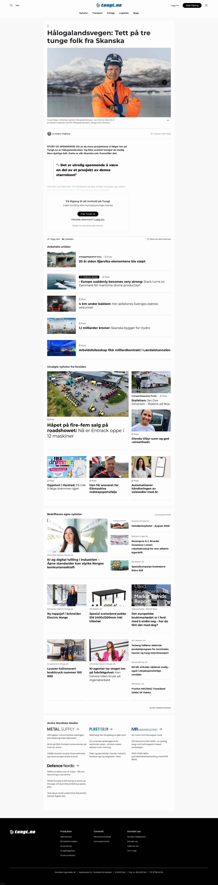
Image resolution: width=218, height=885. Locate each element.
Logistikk (124, 13)
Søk (17, 5)
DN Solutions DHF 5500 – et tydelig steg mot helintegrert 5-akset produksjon (149, 744)
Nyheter (83, 13)
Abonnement (66, 837)
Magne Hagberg (62, 134)
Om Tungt (132, 851)
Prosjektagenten (67, 851)
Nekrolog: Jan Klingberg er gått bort (107, 735)
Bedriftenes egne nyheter (64, 514)
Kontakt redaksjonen (136, 837)
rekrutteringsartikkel (63, 190)
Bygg (136, 13)
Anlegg (111, 13)
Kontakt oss (132, 841)
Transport (97, 13)
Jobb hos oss (133, 846)
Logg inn (99, 219)
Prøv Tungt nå (88, 214)
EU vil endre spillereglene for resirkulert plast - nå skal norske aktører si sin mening (105, 744)
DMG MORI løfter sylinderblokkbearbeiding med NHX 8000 (150, 756)
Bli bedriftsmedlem (68, 841)
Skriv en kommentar (160, 239)
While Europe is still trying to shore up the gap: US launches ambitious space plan (66, 784)
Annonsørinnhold (101, 841)
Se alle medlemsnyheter (160, 708)
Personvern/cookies (102, 837)
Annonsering (66, 846)
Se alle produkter (67, 855)
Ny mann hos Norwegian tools (147, 735)
